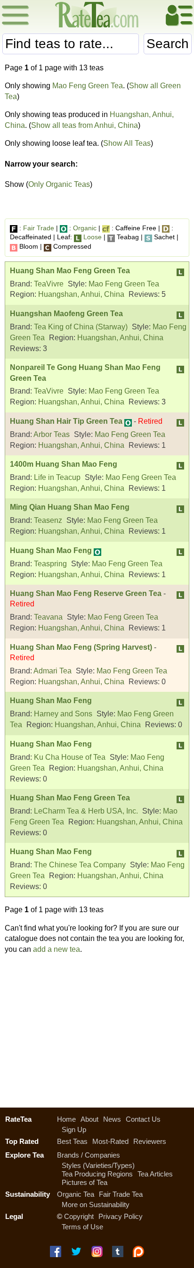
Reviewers (149, 1141)
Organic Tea (75, 1194)
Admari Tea (52, 671)
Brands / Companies (88, 1155)
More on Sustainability (95, 1205)
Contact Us (143, 1119)
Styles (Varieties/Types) (98, 1165)
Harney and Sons (63, 714)
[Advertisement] (97, 1028)
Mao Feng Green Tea (87, 86)
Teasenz (48, 520)
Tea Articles (155, 1174)
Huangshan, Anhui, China (81, 294)
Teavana (48, 617)
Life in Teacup (57, 477)
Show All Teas (127, 143)
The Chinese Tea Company (80, 865)
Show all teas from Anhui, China (84, 125)
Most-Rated (110, 1141)
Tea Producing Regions (97, 1174)
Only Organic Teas (59, 184)
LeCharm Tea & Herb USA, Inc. (86, 811)
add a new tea (56, 949)
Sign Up (74, 1129)
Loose (92, 237)
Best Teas (72, 1141)
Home (66, 1119)
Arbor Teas (51, 434)
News (112, 1119)
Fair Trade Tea (121, 1194)
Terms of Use (82, 1227)
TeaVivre (49, 284)
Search (167, 43)
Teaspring (50, 564)
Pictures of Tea (84, 1182)
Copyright (79, 1216)
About (89, 1119)
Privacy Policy (120, 1216)
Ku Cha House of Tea (69, 757)
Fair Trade (38, 228)
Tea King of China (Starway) (81, 327)
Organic (85, 228)
